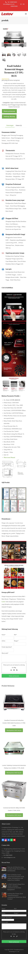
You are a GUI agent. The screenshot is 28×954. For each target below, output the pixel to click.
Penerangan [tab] (9, 125)
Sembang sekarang (9, 116)
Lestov (3, 601)
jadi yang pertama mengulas (10, 80)
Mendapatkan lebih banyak (14, 730)
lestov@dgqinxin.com (9, 4)
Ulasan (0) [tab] (19, 125)
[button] (26, 13)
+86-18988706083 (12, 2)
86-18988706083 (8, 855)
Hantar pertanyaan (9, 111)
